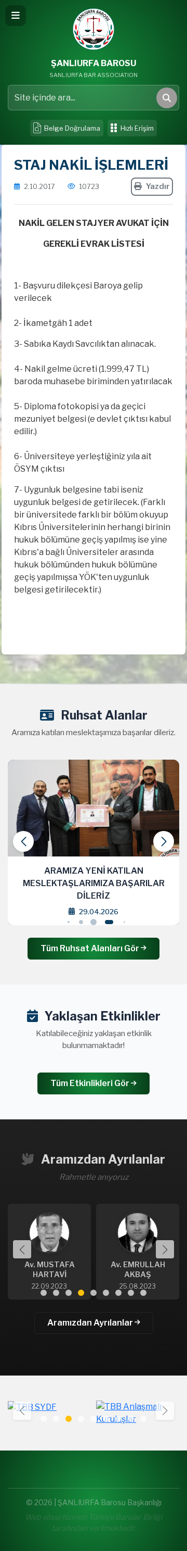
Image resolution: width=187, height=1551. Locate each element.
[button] (163, 841)
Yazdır (158, 186)
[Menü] (15, 15)
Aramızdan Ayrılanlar (91, 1323)
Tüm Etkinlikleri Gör (90, 1083)
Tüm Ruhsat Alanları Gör (91, 948)
